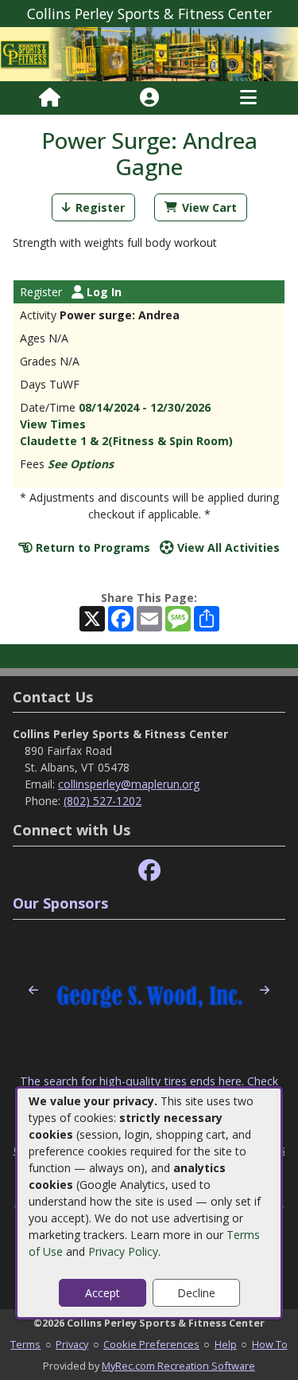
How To (270, 1344)
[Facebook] (149, 870)
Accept (102, 1292)
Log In (102, 291)
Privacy (72, 1344)
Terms (25, 1344)
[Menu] (248, 98)
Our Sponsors (60, 903)
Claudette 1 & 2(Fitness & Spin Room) (126, 440)
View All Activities (227, 547)
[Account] (149, 98)
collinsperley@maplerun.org (128, 784)
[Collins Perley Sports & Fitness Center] (149, 53)
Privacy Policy (123, 1251)
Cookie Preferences (151, 1344)
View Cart (209, 207)
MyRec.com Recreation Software (178, 1365)
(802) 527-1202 (102, 800)
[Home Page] (49, 98)
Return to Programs (91, 547)
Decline (196, 1292)
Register (100, 207)
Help (226, 1344)
